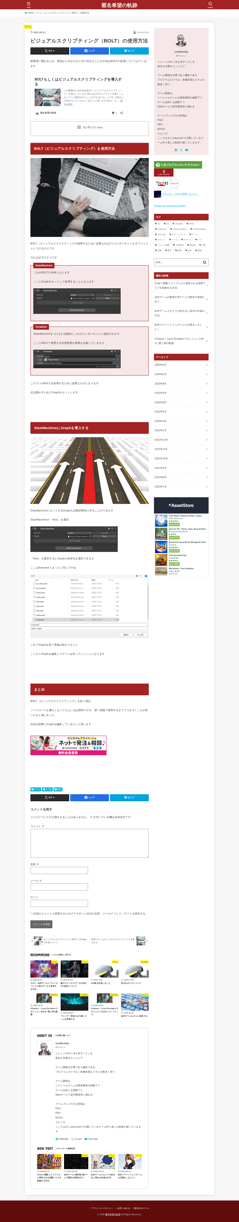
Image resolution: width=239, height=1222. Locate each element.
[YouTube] (91, 1139)
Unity (191, 224)
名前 (34, 864)
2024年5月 (160, 374)
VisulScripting (199, 229)
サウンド (162, 240)
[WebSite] (62, 1139)
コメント (37, 826)
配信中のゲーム (141, 1208)
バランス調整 (164, 245)
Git (167, 224)
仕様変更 (180, 245)
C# (159, 224)
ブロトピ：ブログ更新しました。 (180, 194)
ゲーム (39, 13)
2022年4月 (160, 421)
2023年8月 (160, 383)
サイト (34, 897)
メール (36, 880)
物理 (180, 250)
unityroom (162, 229)
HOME (30, 13)
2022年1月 (160, 430)
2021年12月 (161, 440)
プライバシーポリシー (102, 1208)
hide (100, 127)
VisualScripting (180, 229)
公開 (204, 245)
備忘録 (193, 245)
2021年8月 (160, 477)
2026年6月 (160, 365)
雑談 (59, 789)
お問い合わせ (123, 1208)
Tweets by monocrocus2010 (170, 206)
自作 (190, 250)
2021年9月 (160, 468)
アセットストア (179, 234)
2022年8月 (160, 402)
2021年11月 (161, 449)
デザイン (188, 240)
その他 (49, 789)
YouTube (162, 234)
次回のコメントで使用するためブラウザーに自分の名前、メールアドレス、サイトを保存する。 (90, 913)
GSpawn (179, 224)
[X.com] (76, 1139)
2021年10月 (161, 458)
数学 (169, 250)
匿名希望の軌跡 (119, 5)
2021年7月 (160, 486)
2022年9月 (160, 393)
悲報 (160, 250)
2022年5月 (160, 411)
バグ (200, 240)
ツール (175, 240)
